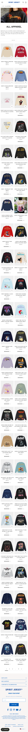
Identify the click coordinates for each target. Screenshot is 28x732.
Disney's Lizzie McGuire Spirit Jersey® (7, 86)
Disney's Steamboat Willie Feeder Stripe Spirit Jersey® (7, 583)
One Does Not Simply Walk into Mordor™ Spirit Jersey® (21, 425)
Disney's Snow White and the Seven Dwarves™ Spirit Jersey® (21, 347)
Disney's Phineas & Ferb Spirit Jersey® (7, 62)
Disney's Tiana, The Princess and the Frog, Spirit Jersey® (21, 399)
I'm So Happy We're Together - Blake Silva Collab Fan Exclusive (7, 137)
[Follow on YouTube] (17, 709)
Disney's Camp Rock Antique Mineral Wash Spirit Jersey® (21, 86)
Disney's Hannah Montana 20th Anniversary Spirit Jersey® (7, 373)
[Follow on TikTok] (20, 709)
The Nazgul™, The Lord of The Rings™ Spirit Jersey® (7, 478)
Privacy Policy (8, 726)
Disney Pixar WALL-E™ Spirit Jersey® (21, 530)
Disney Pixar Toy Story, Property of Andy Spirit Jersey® (7, 530)
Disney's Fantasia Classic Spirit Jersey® (7, 504)
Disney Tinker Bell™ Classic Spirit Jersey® (7, 294)
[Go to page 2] (21, 669)
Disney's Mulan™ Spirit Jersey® (7, 242)
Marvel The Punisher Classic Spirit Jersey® (21, 452)
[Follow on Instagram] (11, 709)
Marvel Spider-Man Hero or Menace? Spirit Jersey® (7, 425)
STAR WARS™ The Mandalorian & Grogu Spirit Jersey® (7, 660)
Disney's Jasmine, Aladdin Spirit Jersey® (21, 478)
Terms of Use (20, 724)
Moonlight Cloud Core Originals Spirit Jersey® (7, 609)
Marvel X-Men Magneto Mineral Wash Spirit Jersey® (7, 321)
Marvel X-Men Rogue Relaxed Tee (7, 635)
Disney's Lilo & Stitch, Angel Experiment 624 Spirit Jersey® (21, 504)
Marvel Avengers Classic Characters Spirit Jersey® (7, 216)
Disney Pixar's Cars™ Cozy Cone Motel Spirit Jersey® (20, 373)
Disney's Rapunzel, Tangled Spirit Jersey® (7, 399)
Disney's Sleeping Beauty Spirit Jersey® (20, 216)
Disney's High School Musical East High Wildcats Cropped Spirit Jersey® (7, 111)
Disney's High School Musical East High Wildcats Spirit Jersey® (20, 62)
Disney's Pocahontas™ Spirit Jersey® (21, 268)
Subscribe (14, 704)
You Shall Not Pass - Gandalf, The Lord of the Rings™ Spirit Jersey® (20, 609)
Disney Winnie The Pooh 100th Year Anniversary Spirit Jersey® (21, 163)
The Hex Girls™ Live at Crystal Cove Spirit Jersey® (20, 557)
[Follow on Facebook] (8, 709)
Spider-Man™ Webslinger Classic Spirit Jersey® (20, 660)
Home (3, 6)
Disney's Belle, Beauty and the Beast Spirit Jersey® (21, 189)
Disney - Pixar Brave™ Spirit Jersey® (7, 189)
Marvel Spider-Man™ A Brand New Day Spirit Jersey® (21, 111)
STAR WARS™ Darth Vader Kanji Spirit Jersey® (20, 137)
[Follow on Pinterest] (14, 709)
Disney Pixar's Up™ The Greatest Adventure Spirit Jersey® (20, 583)
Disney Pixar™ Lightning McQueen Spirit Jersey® (21, 294)
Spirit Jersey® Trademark (10, 724)
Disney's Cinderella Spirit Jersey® (7, 347)
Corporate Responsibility (18, 726)
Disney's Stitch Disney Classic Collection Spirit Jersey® (20, 635)
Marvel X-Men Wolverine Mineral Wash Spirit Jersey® (21, 242)
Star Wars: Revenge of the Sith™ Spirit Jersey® (7, 268)
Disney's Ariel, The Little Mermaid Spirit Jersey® (21, 321)
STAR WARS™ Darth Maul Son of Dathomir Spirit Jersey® (7, 557)
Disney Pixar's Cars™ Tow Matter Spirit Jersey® (7, 452)
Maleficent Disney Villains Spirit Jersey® (7, 163)
